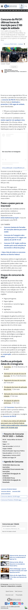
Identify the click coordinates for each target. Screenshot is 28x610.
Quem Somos (9, 591)
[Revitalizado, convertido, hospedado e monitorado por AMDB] (26, 607)
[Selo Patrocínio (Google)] (21, 6)
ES (24, 10)
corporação (7, 354)
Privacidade (19, 595)
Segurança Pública (19, 451)
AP (10, 10)
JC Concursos (9, 407)
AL (7, 10)
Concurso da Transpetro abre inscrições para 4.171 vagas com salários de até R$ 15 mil (15, 237)
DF (21, 10)
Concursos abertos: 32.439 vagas (10, 496)
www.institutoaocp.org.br (10, 218)
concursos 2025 (16, 491)
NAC (2, 10)
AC (5, 10)
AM (13, 10)
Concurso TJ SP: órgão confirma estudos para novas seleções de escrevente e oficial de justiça (15, 245)
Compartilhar (14, 66)
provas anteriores (5, 493)
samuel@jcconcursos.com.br (11, 70)
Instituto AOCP (15, 455)
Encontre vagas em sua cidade (9, 526)
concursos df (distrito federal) (9, 489)
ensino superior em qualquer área (13, 120)
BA (16, 10)
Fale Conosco (18, 591)
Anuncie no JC (9, 595)
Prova (9, 478)
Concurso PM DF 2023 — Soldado (13, 44)
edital (3, 356)
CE (19, 10)
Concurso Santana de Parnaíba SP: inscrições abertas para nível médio (15, 229)
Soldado (9, 448)
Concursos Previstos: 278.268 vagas (11, 500)
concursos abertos (6, 491)
